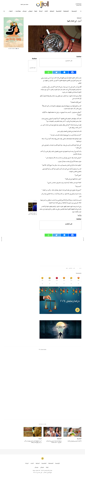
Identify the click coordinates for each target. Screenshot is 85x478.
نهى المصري (32, 67)
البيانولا (38, 463)
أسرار (74, 268)
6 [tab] (10, 48)
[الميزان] (42, 5)
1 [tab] (18, 48)
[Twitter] (56, 72)
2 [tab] (16, 48)
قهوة (67, 268)
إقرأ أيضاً (79, 215)
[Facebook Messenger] (64, 72)
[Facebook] (72, 72)
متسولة (67, 106)
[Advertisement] (60, 251)
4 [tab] (13, 48)
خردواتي (42, 467)
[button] (60, 329)
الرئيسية (57, 463)
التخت (32, 463)
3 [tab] (15, 48)
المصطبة (79, 18)
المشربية (79, 438)
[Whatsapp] (48, 72)
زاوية (47, 467)
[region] (60, 329)
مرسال (36, 467)
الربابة (40, 438)
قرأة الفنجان (70, 268)
